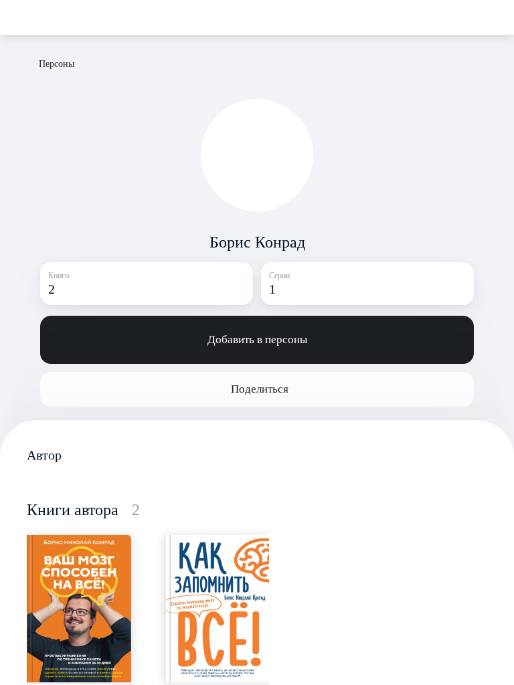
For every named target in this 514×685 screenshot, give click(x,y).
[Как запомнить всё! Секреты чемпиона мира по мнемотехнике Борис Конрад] (217, 608)
